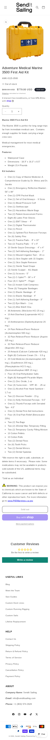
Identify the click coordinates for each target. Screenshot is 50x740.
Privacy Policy (12, 664)
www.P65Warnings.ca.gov (20, 501)
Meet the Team (13, 590)
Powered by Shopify (33, 736)
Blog (8, 584)
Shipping (5, 93)
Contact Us (11, 639)
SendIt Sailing (20, 736)
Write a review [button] (25, 560)
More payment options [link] (25, 524)
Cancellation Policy (15, 670)
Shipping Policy (13, 645)
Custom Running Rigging (17, 609)
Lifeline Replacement (16, 622)
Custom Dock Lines (15, 603)
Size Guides (11, 597)
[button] (5, 7)
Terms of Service (14, 657)
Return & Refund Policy (17, 651)
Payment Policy (13, 676)
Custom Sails (12, 615)
